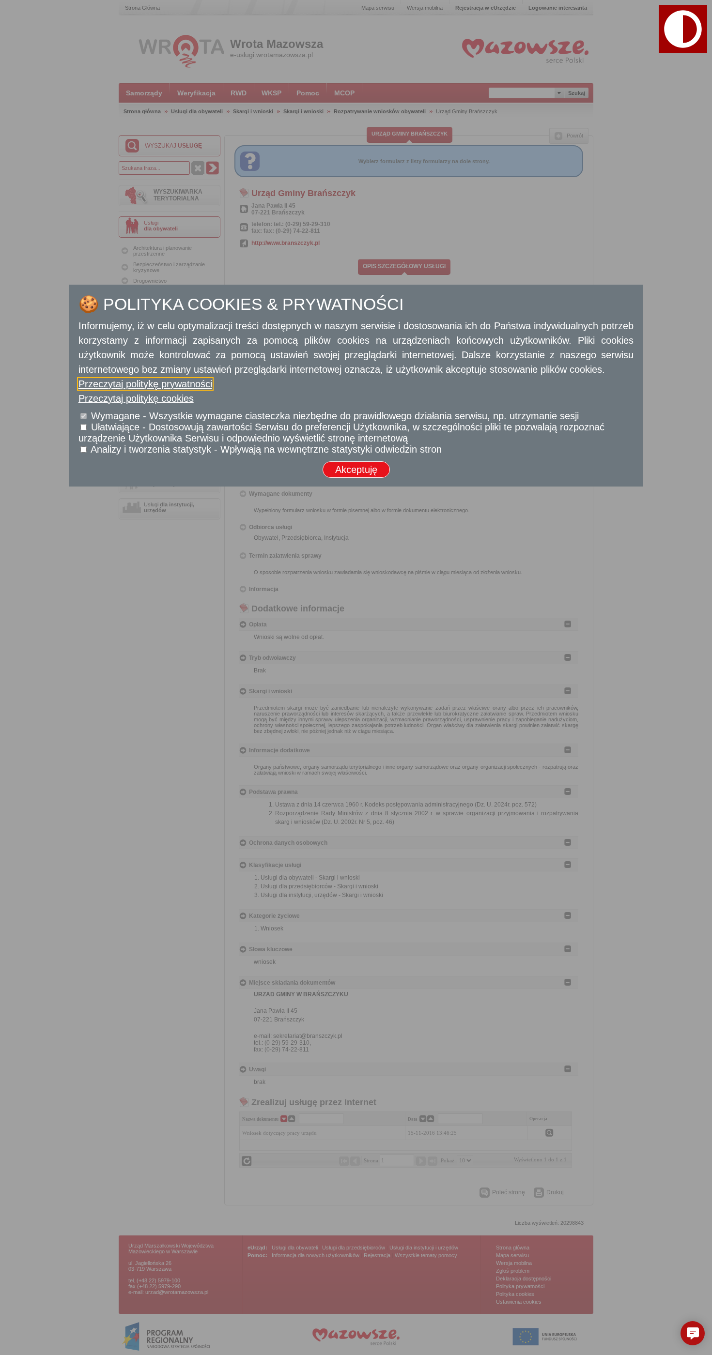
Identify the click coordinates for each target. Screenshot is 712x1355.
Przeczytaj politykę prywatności (145, 384)
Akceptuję (356, 469)
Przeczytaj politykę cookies (136, 398)
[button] (683, 29)
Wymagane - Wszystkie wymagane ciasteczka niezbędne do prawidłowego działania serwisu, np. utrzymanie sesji (335, 416)
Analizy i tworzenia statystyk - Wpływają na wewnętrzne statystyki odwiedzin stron (266, 449)
